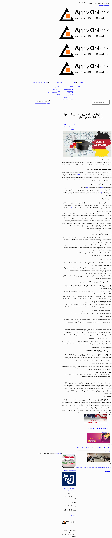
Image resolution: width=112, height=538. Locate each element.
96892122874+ (73, 515)
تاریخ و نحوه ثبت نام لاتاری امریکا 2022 (98, 428)
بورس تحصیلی (72, 127)
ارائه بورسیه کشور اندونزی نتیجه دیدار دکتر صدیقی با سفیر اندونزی (93, 467)
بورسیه (79, 174)
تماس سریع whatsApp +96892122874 (42, 103)
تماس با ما (72, 506)
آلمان (74, 124)
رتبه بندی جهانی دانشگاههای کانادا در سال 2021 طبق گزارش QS (94, 448)
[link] (91, 102)
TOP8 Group (58, 453)
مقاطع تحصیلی (63, 126)
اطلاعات (65, 124)
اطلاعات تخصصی (72, 126)
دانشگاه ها (73, 129)
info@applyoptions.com (104, 5)
